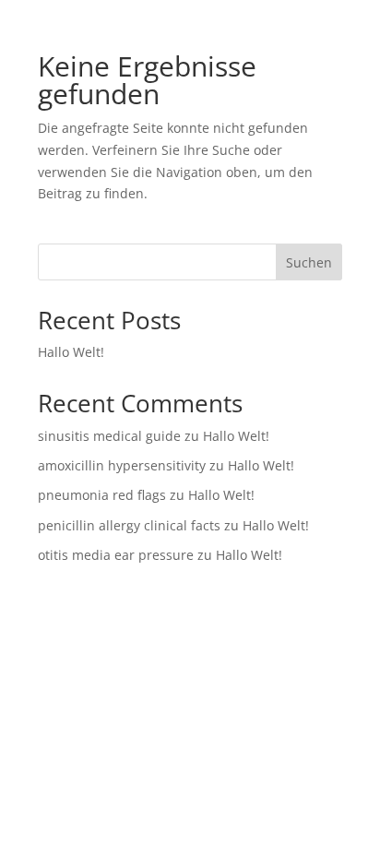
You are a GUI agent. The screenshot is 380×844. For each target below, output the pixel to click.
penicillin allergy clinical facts (129, 525)
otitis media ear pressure (116, 555)
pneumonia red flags (102, 495)
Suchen (309, 262)
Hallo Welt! (71, 352)
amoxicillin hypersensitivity (122, 465)
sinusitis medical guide (109, 436)
